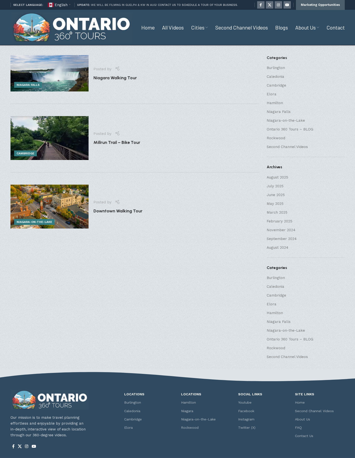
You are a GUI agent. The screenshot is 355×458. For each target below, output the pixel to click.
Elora (271, 94)
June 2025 (276, 195)
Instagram (246, 419)
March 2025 (277, 212)
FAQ (298, 427)
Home (300, 402)
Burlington (276, 68)
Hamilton (275, 103)
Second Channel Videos (287, 147)
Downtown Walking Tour (117, 211)
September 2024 (282, 239)
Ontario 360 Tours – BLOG (290, 129)
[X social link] (269, 5)
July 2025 (275, 186)
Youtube (245, 402)
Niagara (187, 411)
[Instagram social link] (278, 5)
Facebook (246, 411)
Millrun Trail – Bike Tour (116, 142)
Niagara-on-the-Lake (34, 222)
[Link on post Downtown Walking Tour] (49, 207)
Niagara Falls (28, 85)
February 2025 (279, 221)
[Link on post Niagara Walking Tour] (49, 73)
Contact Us (304, 436)
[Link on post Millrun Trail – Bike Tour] (49, 138)
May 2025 (275, 203)
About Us (302, 419)
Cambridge (25, 153)
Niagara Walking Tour (115, 77)
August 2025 (277, 177)
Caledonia (275, 76)
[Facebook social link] (260, 5)
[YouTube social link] (287, 5)
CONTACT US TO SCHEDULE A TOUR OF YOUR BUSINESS (197, 5)
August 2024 (277, 247)
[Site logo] (71, 27)
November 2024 (281, 230)
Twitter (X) (246, 427)
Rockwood (276, 138)
